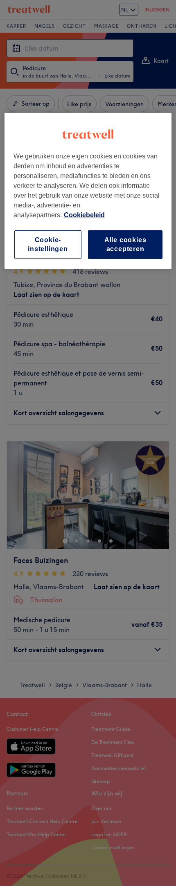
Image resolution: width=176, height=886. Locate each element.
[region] (88, 191)
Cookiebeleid (84, 214)
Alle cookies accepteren (125, 244)
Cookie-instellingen (48, 244)
